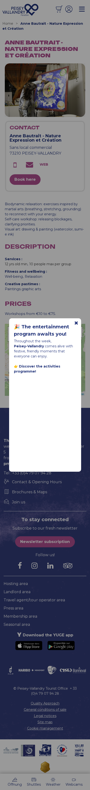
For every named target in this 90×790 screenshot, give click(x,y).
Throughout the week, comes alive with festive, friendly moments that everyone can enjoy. (43, 356)
